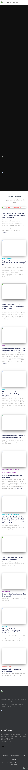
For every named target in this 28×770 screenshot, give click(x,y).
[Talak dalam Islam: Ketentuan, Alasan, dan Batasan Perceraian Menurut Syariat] (14, 207)
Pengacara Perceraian (8, 471)
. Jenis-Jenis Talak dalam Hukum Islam (11, 670)
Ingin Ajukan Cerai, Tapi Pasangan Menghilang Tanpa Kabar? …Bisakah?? (13, 306)
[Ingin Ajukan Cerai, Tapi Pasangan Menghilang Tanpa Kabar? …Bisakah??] (14, 291)
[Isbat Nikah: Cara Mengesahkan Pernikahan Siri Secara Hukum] (14, 335)
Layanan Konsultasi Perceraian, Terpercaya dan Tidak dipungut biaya (14, 263)
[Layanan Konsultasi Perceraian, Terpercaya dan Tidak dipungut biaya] (14, 248)
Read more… (6, 232)
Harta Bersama (6, 514)
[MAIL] (5, 747)
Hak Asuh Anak (6, 591)
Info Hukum (5, 433)
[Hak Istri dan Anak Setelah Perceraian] (14, 459)
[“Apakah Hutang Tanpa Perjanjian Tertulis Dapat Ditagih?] (14, 379)
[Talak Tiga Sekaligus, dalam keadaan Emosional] (14, 544)
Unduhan (14, 759)
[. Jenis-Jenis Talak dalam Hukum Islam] (14, 656)
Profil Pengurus (15, 755)
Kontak (23, 755)
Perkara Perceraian (11, 472)
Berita (3, 345)
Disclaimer (5, 755)
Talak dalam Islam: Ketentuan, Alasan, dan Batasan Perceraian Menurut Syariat (13, 215)
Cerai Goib (8, 302)
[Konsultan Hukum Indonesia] (10, 2)
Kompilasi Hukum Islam (14, 469)
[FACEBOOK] (3, 747)
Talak (10, 666)
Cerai (3, 302)
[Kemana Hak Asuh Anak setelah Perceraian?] (14, 581)
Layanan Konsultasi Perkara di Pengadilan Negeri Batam (13, 436)
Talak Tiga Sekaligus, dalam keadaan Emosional (12, 558)
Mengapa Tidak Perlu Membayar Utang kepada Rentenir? (11, 631)
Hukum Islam (5, 469)
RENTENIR (4, 626)
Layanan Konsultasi (7, 211)
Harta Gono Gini (15, 514)
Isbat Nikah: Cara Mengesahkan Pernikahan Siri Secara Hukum (13, 349)
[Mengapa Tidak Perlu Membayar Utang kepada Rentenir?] (14, 616)
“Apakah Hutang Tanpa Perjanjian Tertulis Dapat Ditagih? (11, 394)
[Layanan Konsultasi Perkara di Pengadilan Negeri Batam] (14, 422)
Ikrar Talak (5, 554)
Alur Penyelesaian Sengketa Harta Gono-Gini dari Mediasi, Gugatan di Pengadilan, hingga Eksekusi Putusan (13, 520)
